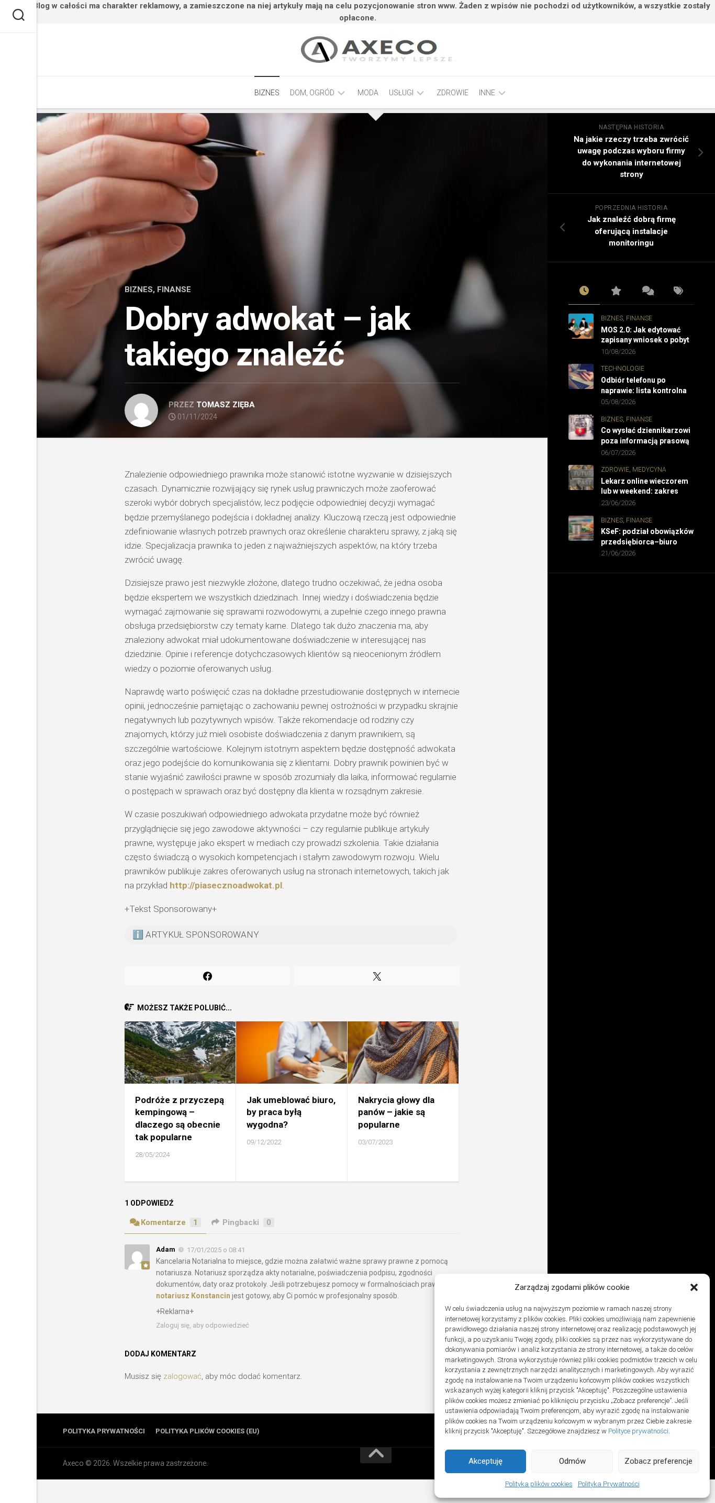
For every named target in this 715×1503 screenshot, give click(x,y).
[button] (694, 1287)
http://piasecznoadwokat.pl (226, 885)
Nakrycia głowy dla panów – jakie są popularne (396, 1112)
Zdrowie (452, 92)
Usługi (401, 92)
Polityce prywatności (638, 1431)
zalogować (182, 1376)
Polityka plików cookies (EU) (207, 1431)
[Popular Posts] (615, 291)
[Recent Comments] (647, 291)
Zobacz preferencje (658, 1461)
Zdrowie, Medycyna (633, 469)
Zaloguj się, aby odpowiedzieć (202, 1325)
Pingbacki (246, 1222)
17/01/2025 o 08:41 (216, 1250)
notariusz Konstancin (193, 1296)
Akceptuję (485, 1461)
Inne (487, 92)
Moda (368, 92)
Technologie (622, 368)
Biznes (267, 92)
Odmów (572, 1461)
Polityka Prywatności (609, 1484)
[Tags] (678, 291)
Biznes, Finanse (158, 289)
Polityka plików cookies (539, 1484)
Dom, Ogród (312, 92)
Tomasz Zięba (225, 404)
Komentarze (169, 1222)
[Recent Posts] (584, 291)
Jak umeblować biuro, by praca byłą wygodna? (291, 1112)
